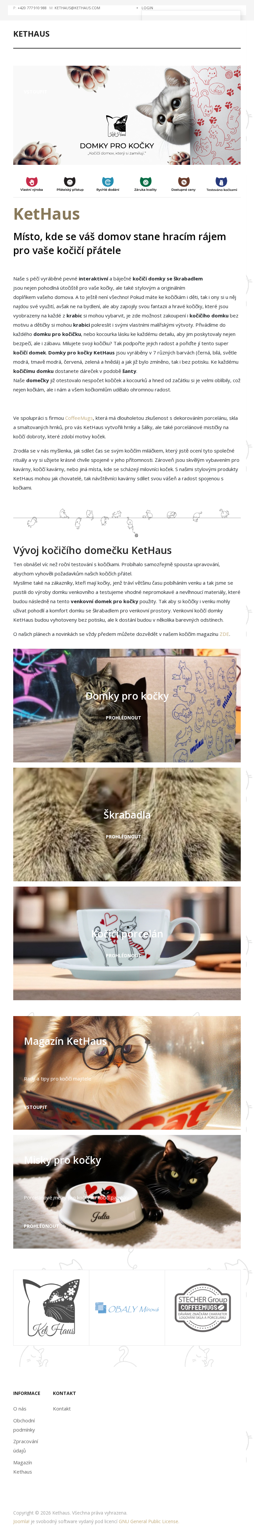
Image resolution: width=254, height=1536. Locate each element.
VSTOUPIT (36, 1107)
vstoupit (35, 92)
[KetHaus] (51, 1307)
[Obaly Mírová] (127, 1307)
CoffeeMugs (79, 418)
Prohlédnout (124, 717)
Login (147, 7)
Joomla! (21, 1521)
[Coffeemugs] (202, 1307)
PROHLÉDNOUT (42, 1226)
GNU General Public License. (149, 1521)
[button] (111, 152)
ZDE (223, 634)
